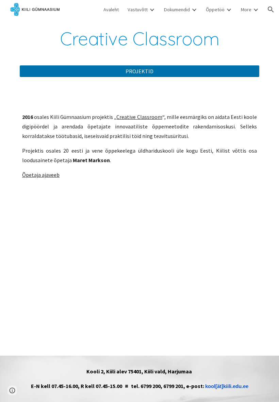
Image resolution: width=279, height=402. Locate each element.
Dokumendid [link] (177, 9)
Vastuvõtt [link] (138, 9)
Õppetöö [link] (215, 9)
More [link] (246, 9)
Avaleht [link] (111, 9)
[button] (271, 9)
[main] (139, 39)
